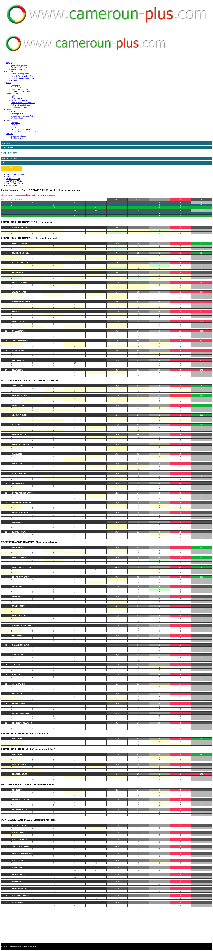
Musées (14, 80)
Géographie (15, 123)
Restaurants (15, 85)
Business (9, 134)
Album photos (11, 185)
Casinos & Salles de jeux (20, 91)
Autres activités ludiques (20, 105)
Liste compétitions (13, 179)
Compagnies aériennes (19, 65)
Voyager (9, 63)
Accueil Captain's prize (15, 183)
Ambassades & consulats (20, 67)
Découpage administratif (20, 129)
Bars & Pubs (16, 87)
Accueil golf (11, 176)
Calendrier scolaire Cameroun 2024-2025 (27, 131)
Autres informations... (19, 69)
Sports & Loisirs (12, 94)
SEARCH (95, 29)
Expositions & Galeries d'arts (22, 116)
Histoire (14, 125)
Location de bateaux (19, 107)
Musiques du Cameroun (20, 118)
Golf (12, 96)
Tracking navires (17, 138)
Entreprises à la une (18, 136)
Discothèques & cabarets (20, 89)
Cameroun (10, 120)
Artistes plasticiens (18, 114)
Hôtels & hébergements (20, 74)
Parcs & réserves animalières (22, 76)
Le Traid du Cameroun (20, 100)
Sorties (8, 83)
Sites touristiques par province (22, 78)
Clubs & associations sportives (23, 103)
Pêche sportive (16, 98)
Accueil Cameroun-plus (15, 174)
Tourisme (9, 72)
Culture (9, 109)
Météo (13, 127)
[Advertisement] (75, 926)
